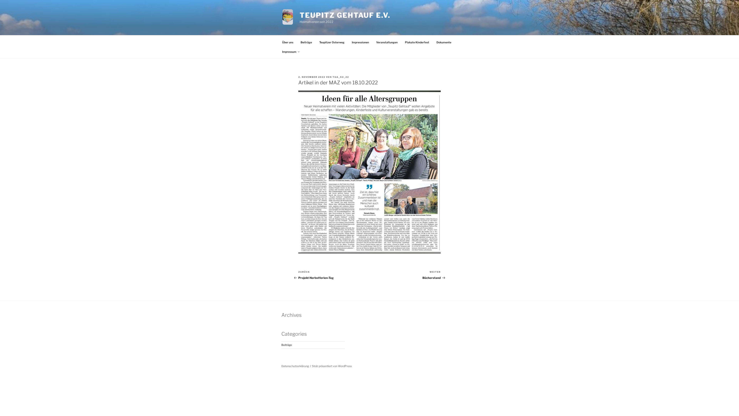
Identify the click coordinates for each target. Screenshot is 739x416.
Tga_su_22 (341, 77)
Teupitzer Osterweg (331, 42)
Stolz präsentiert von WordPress (332, 366)
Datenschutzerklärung (295, 366)
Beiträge (306, 42)
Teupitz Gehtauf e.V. (345, 15)
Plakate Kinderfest (417, 42)
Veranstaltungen (387, 42)
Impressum (289, 51)
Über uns (287, 42)
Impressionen (360, 42)
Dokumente (443, 42)
